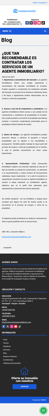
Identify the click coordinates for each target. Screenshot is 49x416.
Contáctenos (8, 360)
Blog (5, 353)
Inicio (5, 340)
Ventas (6, 343)
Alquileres (7, 346)
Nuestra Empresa (10, 356)
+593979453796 (12, 24)
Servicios (6, 350)
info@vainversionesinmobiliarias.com (16, 237)
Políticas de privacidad (12, 363)
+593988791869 (13, 22)
